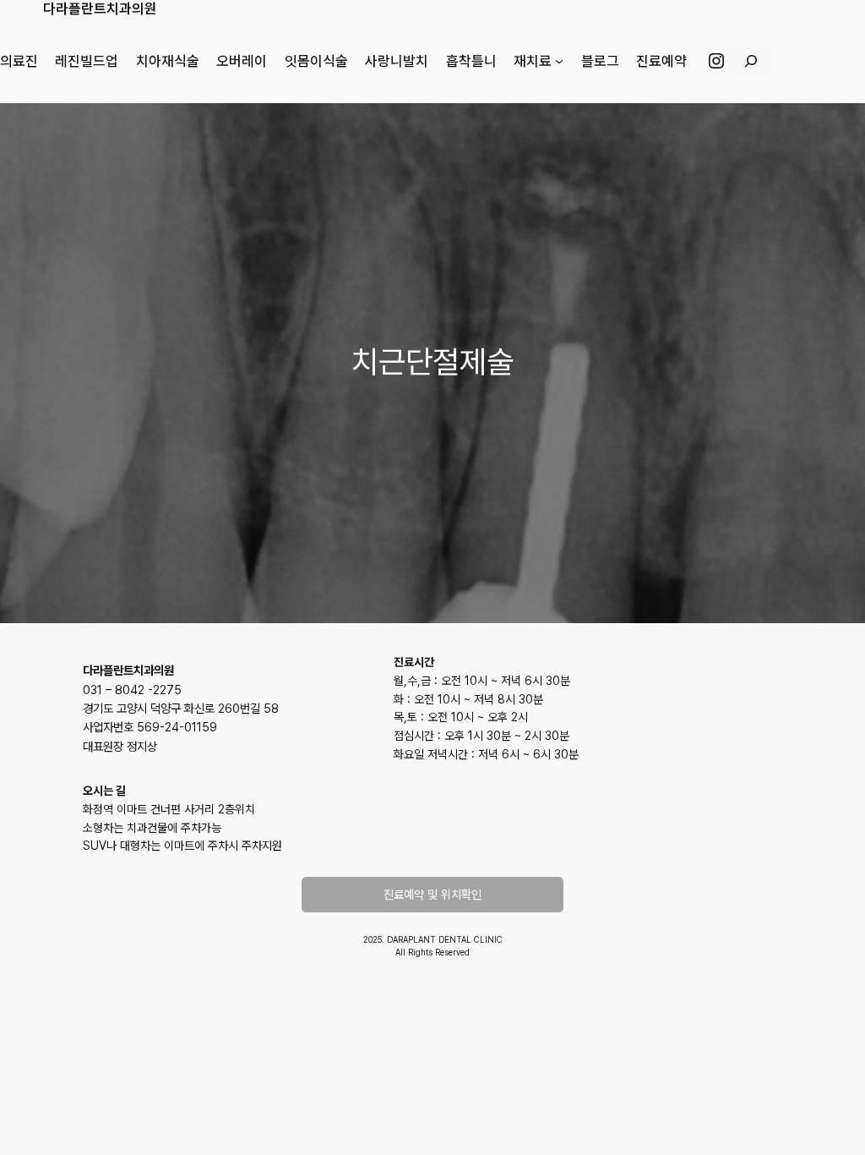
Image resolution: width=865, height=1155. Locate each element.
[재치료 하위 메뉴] (559, 61)
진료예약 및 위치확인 (432, 894)
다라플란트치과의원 (100, 8)
